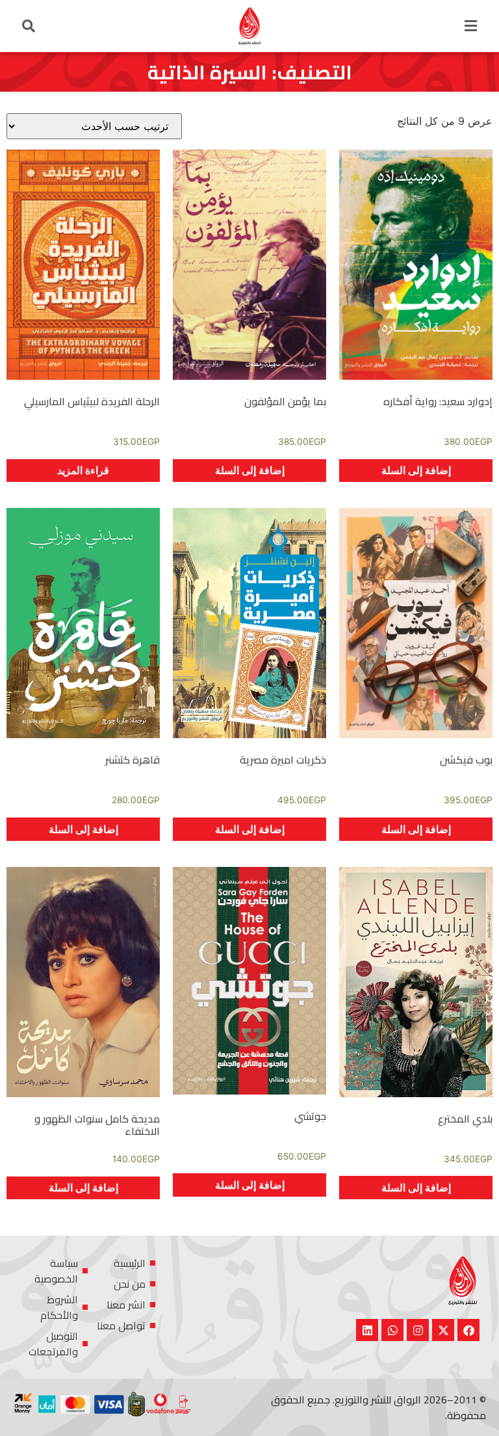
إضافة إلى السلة (416, 470)
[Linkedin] (367, 1330)
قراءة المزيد (83, 470)
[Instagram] (418, 1330)
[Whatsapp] (392, 1330)
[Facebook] (468, 1330)
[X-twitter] (443, 1330)
